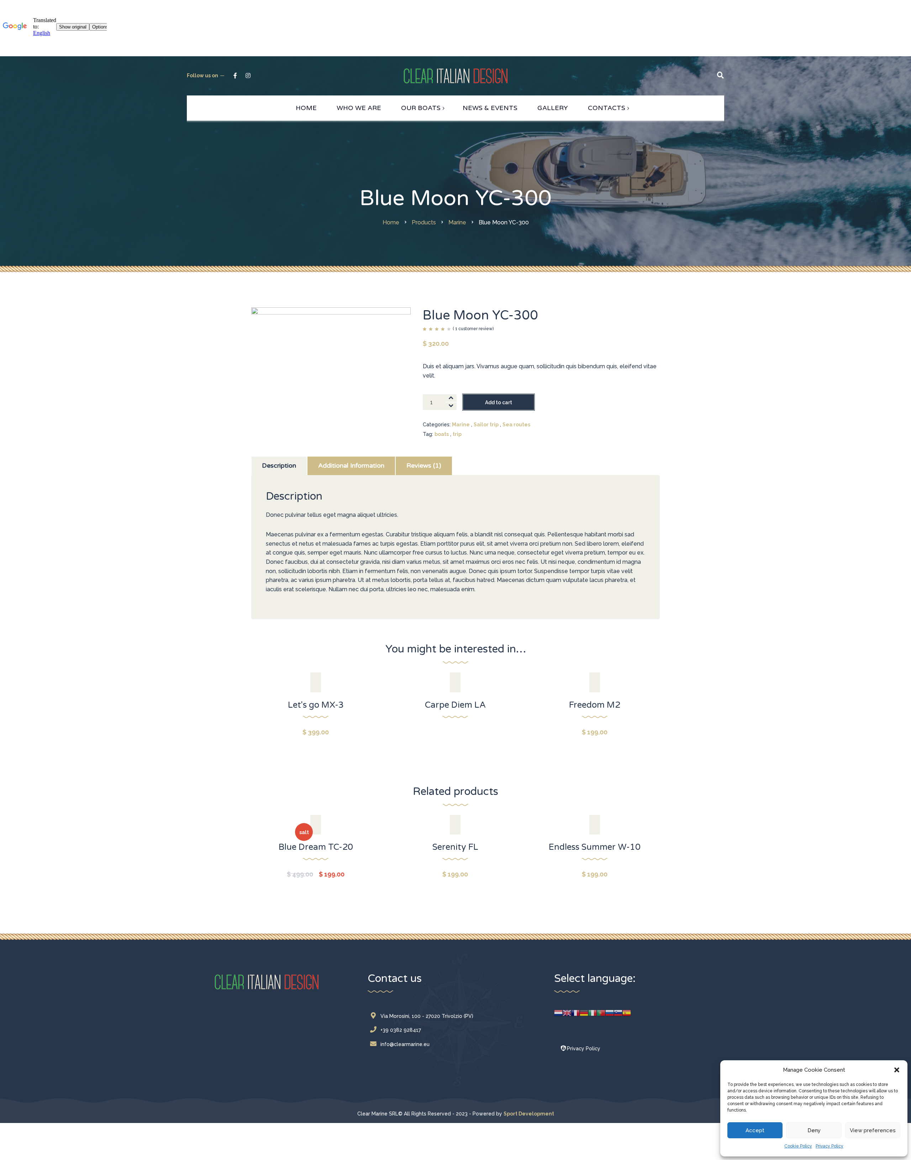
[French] (575, 1012)
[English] (567, 1012)
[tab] (279, 466)
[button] (896, 1069)
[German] (584, 1012)
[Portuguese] (601, 1012)
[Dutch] (558, 1012)
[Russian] (609, 1012)
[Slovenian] (618, 1012)
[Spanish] (626, 1012)
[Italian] (592, 1012)
